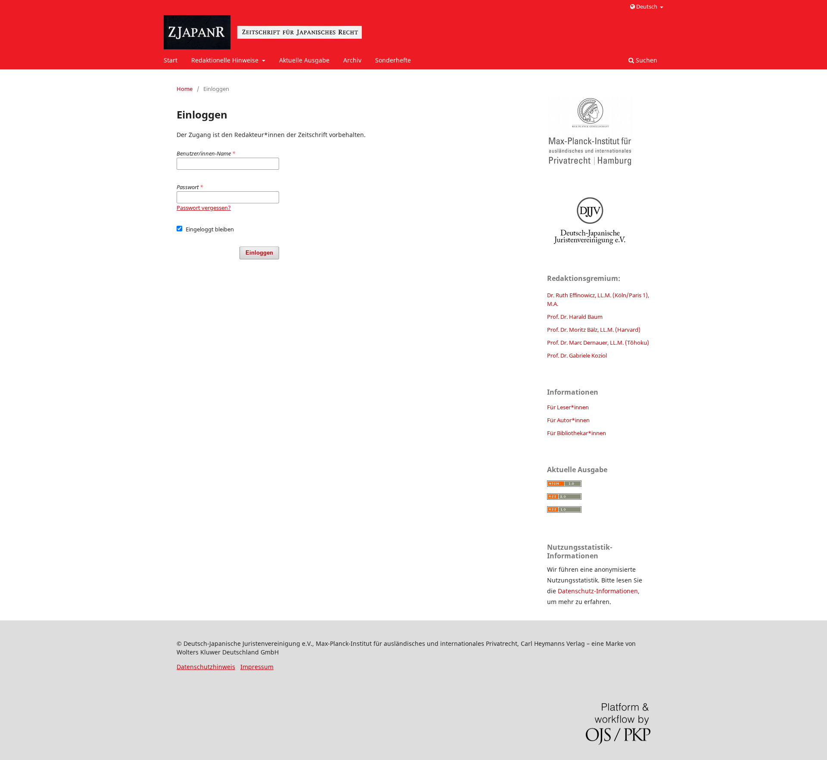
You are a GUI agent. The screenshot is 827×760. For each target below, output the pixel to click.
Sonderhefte (393, 60)
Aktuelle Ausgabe (304, 60)
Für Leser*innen (568, 407)
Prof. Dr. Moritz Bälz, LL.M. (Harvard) (593, 329)
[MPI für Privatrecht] (598, 131)
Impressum (257, 667)
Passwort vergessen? (204, 208)
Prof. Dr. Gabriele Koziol (577, 355)
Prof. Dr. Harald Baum (575, 317)
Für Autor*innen (568, 420)
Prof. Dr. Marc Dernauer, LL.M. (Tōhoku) (598, 342)
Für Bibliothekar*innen (576, 433)
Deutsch (647, 6)
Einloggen (259, 252)
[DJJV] (598, 220)
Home (185, 89)
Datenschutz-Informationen (598, 591)
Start (170, 60)
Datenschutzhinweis (206, 667)
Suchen (645, 60)
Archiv (352, 60)
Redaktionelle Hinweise (225, 60)
